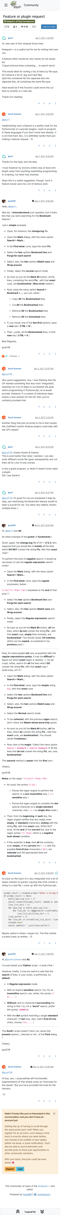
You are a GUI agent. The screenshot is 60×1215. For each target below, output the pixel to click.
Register (10, 1169)
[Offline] (5, 37)
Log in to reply (49, 26)
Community (31, 5)
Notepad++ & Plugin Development (20, 21)
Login (20, 1169)
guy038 (12, 201)
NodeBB (27, 1194)
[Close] (54, 1113)
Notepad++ (44, 1186)
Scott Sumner (14, 114)
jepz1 (10, 38)
